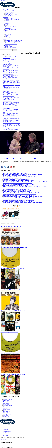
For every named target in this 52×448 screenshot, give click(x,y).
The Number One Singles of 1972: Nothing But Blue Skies (10, 76)
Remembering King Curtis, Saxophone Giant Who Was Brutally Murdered (11, 128)
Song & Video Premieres (10, 47)
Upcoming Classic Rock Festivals (12, 41)
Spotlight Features (9, 18)
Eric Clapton (6, 404)
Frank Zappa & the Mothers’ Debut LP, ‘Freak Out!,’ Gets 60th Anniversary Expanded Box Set (11, 107)
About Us (5, 426)
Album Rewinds (8, 33)
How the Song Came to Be (11, 12)
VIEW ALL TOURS (7, 399)
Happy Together (6, 409)
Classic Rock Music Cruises (11, 44)
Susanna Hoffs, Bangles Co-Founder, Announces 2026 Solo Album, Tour (11, 81)
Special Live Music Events (11, 42)
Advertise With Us (7, 431)
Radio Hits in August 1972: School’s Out (10, 353)
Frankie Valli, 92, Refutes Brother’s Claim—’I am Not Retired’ (10, 114)
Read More (2, 165)
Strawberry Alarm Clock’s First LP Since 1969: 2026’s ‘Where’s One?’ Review (11, 123)
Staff (4, 428)
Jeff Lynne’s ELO (7, 411)
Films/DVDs (8, 35)
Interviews (7, 20)
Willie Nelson (6, 412)
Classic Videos (8, 46)
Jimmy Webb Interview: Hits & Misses (11, 102)
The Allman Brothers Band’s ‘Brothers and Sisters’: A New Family (11, 104)
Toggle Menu (3, 0)
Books (6, 36)
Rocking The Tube (9, 13)
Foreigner (5, 408)
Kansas (4, 410)
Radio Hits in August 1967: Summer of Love (11, 226)
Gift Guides (7, 37)
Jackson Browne (6, 401)
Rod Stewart (6, 416)
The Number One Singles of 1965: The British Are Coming (14, 310)
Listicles (7, 23)
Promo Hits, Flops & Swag (11, 14)
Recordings (7, 31)
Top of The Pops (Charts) (10, 26)
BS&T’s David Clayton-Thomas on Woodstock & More (10, 100)
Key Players (7, 156)
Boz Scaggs (5, 415)
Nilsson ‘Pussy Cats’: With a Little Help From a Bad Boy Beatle (11, 73)
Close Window (3, 439)
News (6, 25)
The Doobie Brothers (7, 405)
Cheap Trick (6, 403)
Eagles (4, 406)
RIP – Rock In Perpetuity (10, 29)
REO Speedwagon (7, 414)
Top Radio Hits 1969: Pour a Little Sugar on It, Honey (13, 374)
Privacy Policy (6, 435)
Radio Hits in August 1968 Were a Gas (9, 332)
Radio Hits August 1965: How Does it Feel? (10, 289)
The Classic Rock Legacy (10, 10)
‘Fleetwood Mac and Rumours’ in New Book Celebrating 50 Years (11, 95)
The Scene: (2, 156)
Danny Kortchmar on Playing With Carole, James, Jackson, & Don (19, 158)
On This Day (8, 28)
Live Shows (8, 34)
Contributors (5, 429)
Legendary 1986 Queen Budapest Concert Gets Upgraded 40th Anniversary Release (10, 63)
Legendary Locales (9, 15)
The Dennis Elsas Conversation (12, 19)
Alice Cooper (6, 400)
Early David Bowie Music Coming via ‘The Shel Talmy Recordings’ (11, 121)
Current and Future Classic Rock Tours (13, 40)
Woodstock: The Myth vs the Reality (10, 109)
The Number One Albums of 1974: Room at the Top (12, 268)
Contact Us (5, 434)
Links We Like (6, 432)
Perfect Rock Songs (9, 21)
